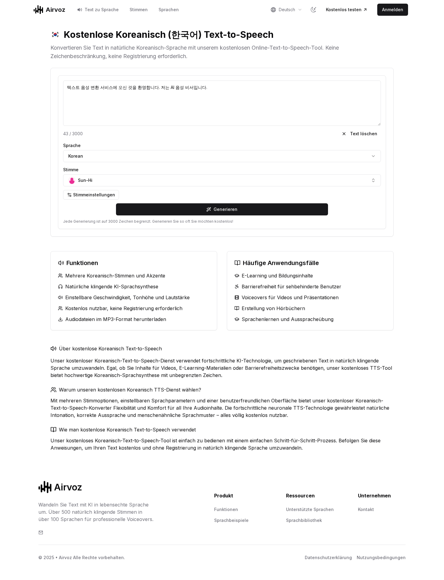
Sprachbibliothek (304, 520)
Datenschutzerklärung (328, 557)
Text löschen (363, 133)
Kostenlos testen (344, 9)
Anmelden (392, 9)
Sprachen (169, 9)
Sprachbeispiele (231, 520)
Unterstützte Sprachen (310, 509)
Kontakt (366, 509)
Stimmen (139, 9)
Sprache (72, 145)
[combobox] (286, 10)
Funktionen (226, 509)
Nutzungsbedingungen (381, 557)
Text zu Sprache (102, 9)
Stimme (71, 169)
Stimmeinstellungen (94, 194)
